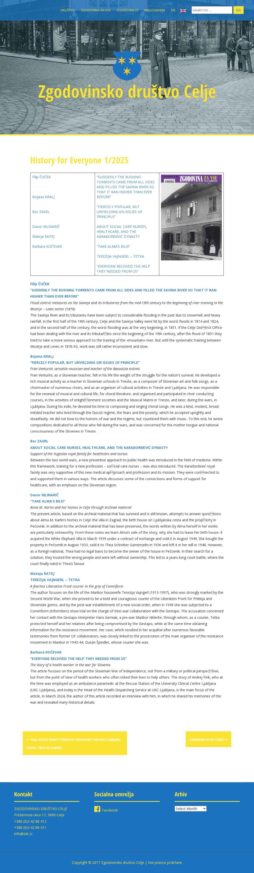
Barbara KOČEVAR (47, 246)
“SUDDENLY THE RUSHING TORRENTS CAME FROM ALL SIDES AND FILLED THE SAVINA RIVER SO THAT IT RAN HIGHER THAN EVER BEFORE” (126, 187)
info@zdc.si (23, 833)
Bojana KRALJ (43, 196)
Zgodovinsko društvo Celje (127, 91)
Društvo (68, 10)
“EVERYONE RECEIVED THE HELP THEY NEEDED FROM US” (123, 269)
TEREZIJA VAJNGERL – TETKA (120, 256)
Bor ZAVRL (41, 211)
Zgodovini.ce (127, 10)
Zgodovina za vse (96, 10)
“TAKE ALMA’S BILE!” (113, 246)
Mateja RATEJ (43, 236)
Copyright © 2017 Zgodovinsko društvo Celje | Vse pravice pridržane (127, 862)
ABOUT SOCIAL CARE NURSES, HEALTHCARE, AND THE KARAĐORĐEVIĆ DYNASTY (122, 231)
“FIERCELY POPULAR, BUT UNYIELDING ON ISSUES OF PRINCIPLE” (119, 211)
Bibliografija (154, 10)
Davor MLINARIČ (46, 226)
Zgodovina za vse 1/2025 (207, 739)
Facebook (110, 810)
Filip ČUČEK (41, 177)
